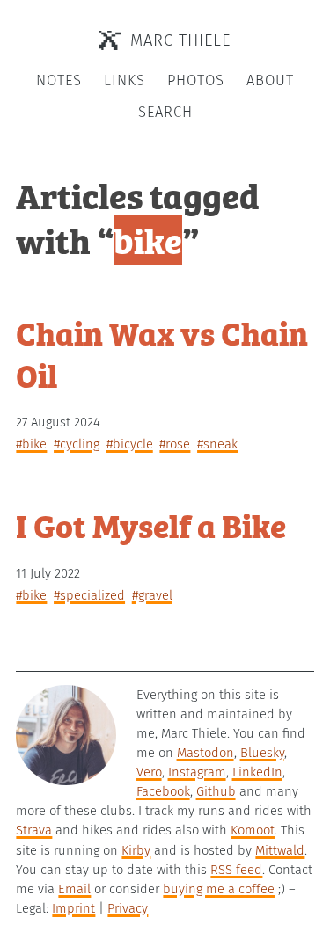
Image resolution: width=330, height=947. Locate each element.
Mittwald (279, 850)
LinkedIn (257, 772)
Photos (195, 80)
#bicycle (129, 444)
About (270, 80)
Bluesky (262, 753)
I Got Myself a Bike (151, 524)
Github (216, 791)
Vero (149, 772)
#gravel (152, 595)
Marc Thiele (180, 40)
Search (165, 112)
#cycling (76, 444)
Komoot (253, 830)
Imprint (73, 908)
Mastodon (205, 753)
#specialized (89, 595)
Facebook (163, 791)
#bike (31, 444)
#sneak (217, 444)
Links (124, 80)
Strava (34, 830)
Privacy (127, 908)
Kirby (135, 850)
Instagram (197, 772)
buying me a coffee (219, 889)
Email (74, 889)
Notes (59, 80)
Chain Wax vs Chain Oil (162, 353)
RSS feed (236, 870)
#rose (174, 444)
